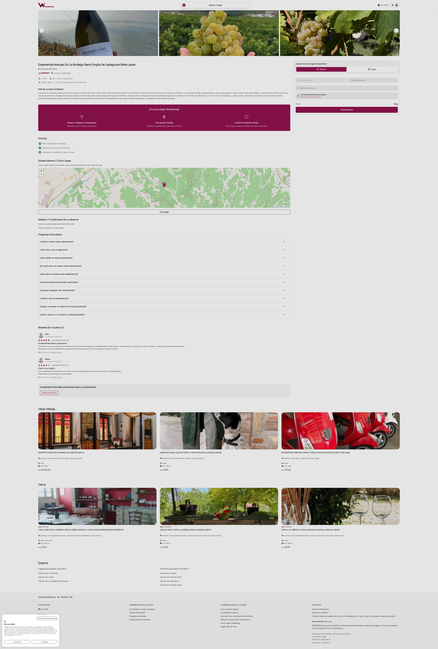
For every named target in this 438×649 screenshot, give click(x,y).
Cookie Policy (19, 635)
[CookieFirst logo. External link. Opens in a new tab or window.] (5, 622)
